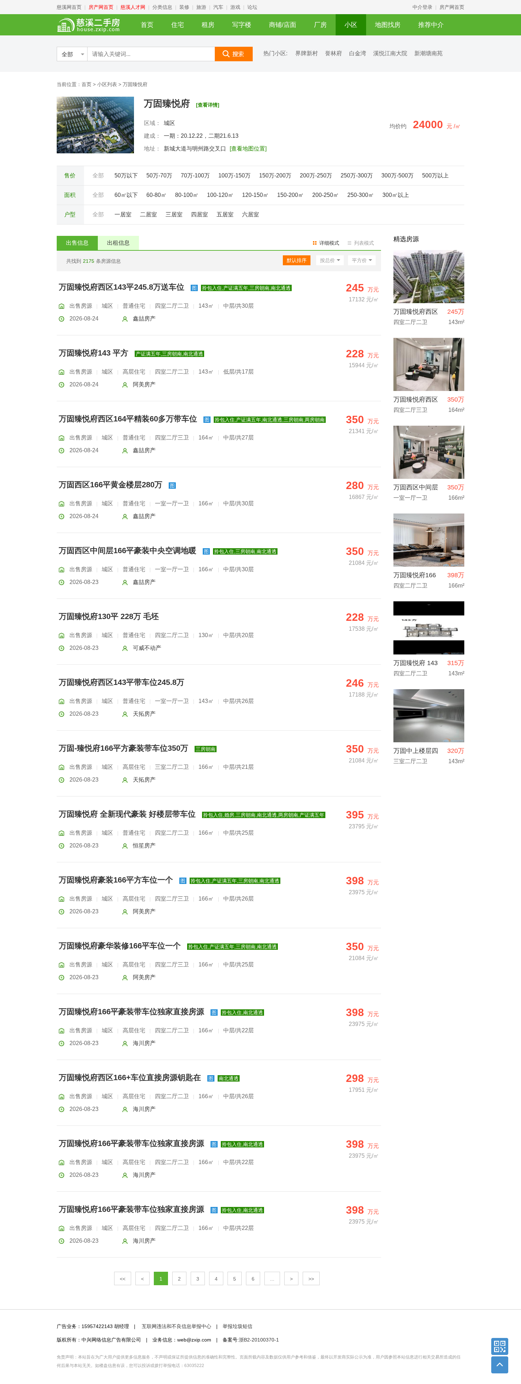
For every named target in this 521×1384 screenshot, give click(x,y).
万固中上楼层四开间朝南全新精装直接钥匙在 (415, 753)
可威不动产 (147, 648)
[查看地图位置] (248, 149)
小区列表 (107, 84)
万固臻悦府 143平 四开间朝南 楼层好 (415, 665)
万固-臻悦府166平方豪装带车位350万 (123, 748)
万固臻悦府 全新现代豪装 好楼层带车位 (127, 814)
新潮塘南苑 (428, 53)
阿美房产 (144, 384)
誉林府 (333, 53)
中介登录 (422, 7)
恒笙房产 (144, 846)
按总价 (327, 260)
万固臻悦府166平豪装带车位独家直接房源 (131, 1011)
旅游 (201, 7)
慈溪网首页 (69, 7)
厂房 (320, 24)
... (272, 1279)
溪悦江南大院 (390, 53)
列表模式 (364, 243)
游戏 (235, 7)
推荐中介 (431, 24)
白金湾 (357, 53)
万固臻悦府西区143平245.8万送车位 (121, 287)
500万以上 (435, 175)
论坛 (252, 7)
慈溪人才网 (133, 7)
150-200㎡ (290, 195)
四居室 (199, 214)
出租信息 (118, 243)
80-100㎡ (186, 195)
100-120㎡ (220, 195)
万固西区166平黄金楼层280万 (110, 484)
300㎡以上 (395, 195)
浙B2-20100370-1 (259, 1340)
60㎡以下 (126, 195)
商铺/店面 (282, 24)
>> (311, 1279)
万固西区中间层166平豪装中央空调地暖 (127, 550)
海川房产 (144, 1043)
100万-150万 (234, 175)
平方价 (359, 260)
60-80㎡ (156, 195)
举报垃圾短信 (237, 1326)
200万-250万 (316, 175)
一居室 (122, 214)
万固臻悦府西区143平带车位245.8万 (121, 682)
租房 (208, 24)
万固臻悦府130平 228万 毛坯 (109, 616)
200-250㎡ (325, 195)
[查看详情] (207, 105)
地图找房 (387, 24)
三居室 (174, 214)
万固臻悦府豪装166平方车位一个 (116, 879)
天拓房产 (144, 714)
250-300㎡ (360, 195)
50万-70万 (159, 175)
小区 (350, 24)
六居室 (250, 214)
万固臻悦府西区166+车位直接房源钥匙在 (130, 1077)
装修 (184, 7)
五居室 (225, 214)
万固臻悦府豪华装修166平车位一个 (120, 945)
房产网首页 (101, 7)
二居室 (148, 214)
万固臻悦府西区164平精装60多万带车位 (128, 418)
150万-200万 (275, 175)
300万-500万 (397, 175)
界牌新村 (306, 53)
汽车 (218, 7)
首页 (147, 24)
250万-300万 (357, 175)
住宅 (177, 24)
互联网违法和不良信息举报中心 (176, 1326)
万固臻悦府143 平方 (93, 352)
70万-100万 (195, 175)
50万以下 (126, 175)
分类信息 (162, 7)
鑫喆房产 (144, 319)
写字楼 (241, 24)
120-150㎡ (255, 195)
